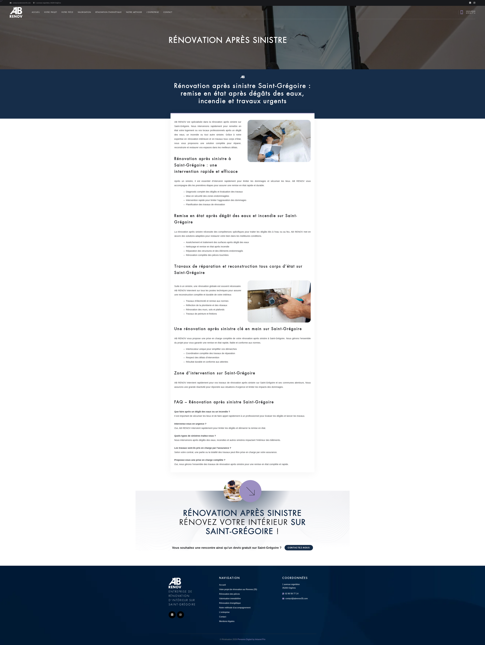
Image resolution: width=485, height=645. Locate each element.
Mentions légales (226, 621)
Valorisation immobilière (230, 598)
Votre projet (50, 12)
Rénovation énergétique (108, 12)
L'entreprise (153, 12)
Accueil (36, 12)
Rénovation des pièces (229, 594)
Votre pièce (67, 12)
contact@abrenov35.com (22, 3)
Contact (167, 12)
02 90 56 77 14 (470, 13)
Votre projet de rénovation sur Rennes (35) (238, 589)
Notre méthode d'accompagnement (234, 608)
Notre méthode (134, 12)
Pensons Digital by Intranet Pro (251, 639)
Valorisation (84, 12)
